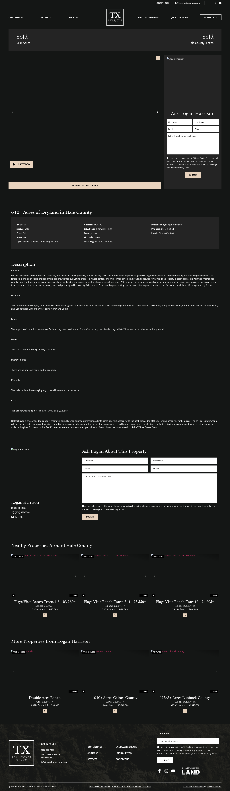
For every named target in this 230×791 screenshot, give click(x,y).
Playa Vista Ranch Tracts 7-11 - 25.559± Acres (115, 602)
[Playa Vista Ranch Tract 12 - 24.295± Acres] (185, 576)
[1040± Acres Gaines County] (115, 671)
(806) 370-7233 (163, 3)
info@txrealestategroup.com (186, 3)
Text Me (19, 517)
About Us (46, 17)
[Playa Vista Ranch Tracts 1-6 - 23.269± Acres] (45, 576)
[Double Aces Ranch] (45, 671)
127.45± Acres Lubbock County (185, 698)
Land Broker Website (193, 787)
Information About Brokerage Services (131, 787)
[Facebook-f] (210, 3)
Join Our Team (179, 17)
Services (73, 17)
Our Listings (16, 17)
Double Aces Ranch (45, 698)
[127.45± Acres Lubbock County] (185, 671)
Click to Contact (166, 233)
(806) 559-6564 (166, 228)
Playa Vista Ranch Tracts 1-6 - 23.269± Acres (45, 602)
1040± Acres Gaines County (115, 698)
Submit (193, 175)
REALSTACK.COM (214, 787)
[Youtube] (220, 3)
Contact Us (210, 17)
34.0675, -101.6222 (104, 241)
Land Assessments (148, 17)
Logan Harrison (174, 224)
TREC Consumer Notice (99, 787)
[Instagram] (215, 3)
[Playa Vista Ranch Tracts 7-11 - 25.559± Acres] (115, 576)
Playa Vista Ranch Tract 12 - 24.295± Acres (185, 602)
